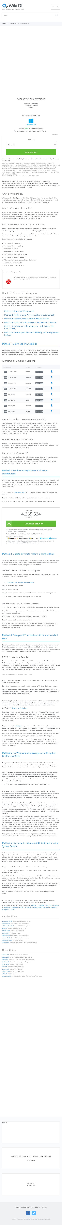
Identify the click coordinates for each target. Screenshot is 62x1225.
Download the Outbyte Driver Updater (20, 582)
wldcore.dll (5, 943)
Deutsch (34, 905)
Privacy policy (6, 161)
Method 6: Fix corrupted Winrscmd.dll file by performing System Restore (31, 333)
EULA (55, 159)
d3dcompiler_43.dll (8, 926)
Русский (15, 907)
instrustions (35, 159)
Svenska (53, 907)
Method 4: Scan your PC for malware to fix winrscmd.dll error (30, 322)
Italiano (56, 905)
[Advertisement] (31, 63)
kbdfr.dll (4, 967)
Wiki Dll (4, 1122)
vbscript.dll (5, 969)
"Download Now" (10, 163)
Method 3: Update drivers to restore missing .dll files (26, 318)
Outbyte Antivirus (19, 708)
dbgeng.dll (5, 957)
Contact (44, 1207)
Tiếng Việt (5, 910)
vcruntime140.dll (7, 921)
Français (49, 905)
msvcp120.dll (6, 935)
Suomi (13, 910)
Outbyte (21, 159)
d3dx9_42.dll (6, 971)
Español (41, 905)
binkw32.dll (5, 933)
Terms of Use (25, 1207)
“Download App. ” (20, 492)
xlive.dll (4, 928)
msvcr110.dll (6, 938)
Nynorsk (46, 907)
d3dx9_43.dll (6, 931)
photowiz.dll (5, 964)
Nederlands (37, 907)
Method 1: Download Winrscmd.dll (19, 311)
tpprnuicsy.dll (6, 976)
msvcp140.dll (6, 923)
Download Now (31, 152)
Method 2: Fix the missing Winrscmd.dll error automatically (29, 315)
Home (17, 1207)
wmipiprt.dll (5, 955)
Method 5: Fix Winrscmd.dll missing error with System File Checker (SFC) (28, 327)
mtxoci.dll (5, 959)
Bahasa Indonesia (25, 907)
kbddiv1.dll (5, 962)
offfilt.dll (4, 974)
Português (6, 907)
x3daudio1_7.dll (7, 940)
